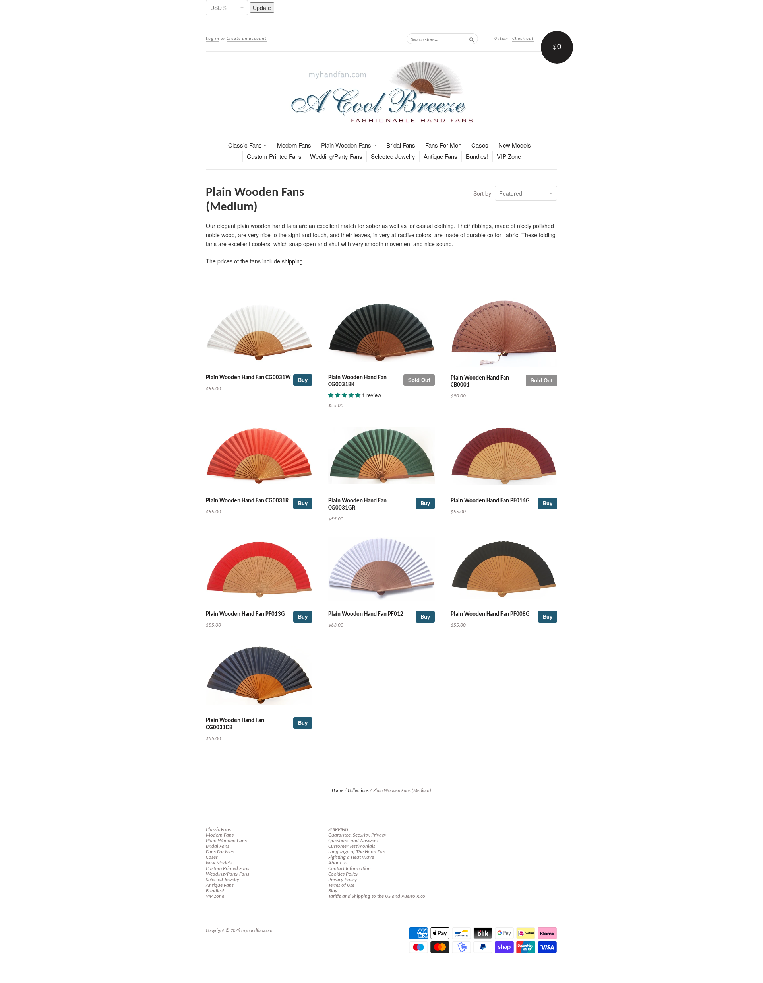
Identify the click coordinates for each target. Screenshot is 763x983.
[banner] (381, 92)
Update (262, 8)
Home (337, 790)
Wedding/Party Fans (336, 156)
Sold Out (419, 379)
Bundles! (477, 156)
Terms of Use (341, 885)
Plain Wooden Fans (347, 145)
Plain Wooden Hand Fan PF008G (490, 614)
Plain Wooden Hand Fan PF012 (365, 614)
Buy (303, 379)
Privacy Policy (342, 879)
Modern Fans (294, 145)
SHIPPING (338, 829)
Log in (212, 39)
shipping (292, 261)
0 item (501, 39)
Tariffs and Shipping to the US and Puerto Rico (376, 896)
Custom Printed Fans (274, 156)
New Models (514, 145)
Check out (523, 39)
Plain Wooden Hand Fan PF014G (490, 501)
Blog (333, 890)
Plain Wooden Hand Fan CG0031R (247, 501)
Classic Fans (245, 145)
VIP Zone (509, 156)
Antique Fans (440, 156)
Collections (358, 790)
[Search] (471, 38)
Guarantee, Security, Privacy (357, 835)
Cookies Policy (343, 874)
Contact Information (349, 868)
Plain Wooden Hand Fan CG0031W (248, 378)
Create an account (247, 39)
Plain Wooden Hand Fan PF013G (245, 614)
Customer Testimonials (351, 846)
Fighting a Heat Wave (351, 857)
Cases (479, 145)
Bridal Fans (400, 145)
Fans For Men (443, 145)
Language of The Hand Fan (356, 852)
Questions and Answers (353, 840)
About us (337, 863)
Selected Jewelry (393, 156)
